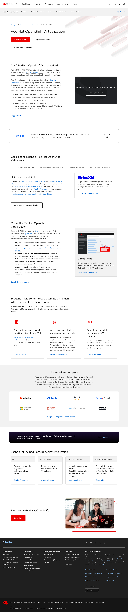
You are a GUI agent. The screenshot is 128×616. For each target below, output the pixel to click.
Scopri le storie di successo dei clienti (26, 205)
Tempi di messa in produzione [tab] (100, 167)
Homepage (14, 25)
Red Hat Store (48, 557)
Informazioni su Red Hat (16, 602)
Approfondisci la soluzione (23, 47)
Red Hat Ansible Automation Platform (29, 186)
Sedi (44, 602)
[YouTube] (91, 543)
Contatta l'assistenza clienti (72, 557)
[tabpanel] (64, 184)
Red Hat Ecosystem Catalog (32, 568)
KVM (36, 231)
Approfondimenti (75, 480)
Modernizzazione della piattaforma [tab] (51, 167)
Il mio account (28, 557)
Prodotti (22, 25)
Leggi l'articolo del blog (86, 193)
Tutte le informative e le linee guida (45, 608)
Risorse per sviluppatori (30, 562)
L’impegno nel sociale (112, 577)
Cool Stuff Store (89, 602)
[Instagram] (104, 543)
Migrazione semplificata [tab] (26, 167)
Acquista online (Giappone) (52, 560)
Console (46, 562)
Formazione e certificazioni (31, 554)
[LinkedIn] (86, 543)
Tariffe (119, 12)
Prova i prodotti (48, 554)
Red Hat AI (6, 554)
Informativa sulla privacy (16, 608)
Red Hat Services (40, 189)
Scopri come (19, 354)
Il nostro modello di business (93, 573)
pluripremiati (100, 565)
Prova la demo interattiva (87, 272)
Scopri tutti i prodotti (9, 567)
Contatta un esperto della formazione (72, 561)
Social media (68, 564)
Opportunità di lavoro (29, 602)
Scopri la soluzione (57, 354)
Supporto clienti (28, 560)
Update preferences (96, 93)
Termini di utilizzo (28, 608)
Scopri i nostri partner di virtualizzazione (62, 417)
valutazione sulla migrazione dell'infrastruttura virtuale (32, 194)
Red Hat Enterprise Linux (10, 557)
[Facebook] (95, 543)
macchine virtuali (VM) (34, 72)
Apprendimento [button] (61, 12)
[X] (100, 543)
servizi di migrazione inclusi (25, 248)
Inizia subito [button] (75, 12)
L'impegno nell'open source (114, 573)
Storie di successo (90, 577)
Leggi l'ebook (16, 116)
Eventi (39, 602)
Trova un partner (28, 565)
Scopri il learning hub (19, 282)
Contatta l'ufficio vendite (72, 554)
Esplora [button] (49, 12)
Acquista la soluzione (42, 40)
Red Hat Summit (100, 602)
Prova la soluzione (20, 40)
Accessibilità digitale (61, 608)
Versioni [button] (23, 12)
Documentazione (29, 571)
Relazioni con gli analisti (92, 580)
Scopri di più (107, 136)
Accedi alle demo (47, 480)
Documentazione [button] (36, 12)
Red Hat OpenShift (10, 12)
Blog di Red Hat (59, 602)
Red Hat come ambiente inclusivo (74, 602)
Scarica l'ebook (20, 480)
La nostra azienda (90, 570)
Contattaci (50, 602)
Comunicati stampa (111, 570)
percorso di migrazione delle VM (33, 181)
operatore (28, 234)
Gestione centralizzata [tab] (76, 167)
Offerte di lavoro (110, 580)
